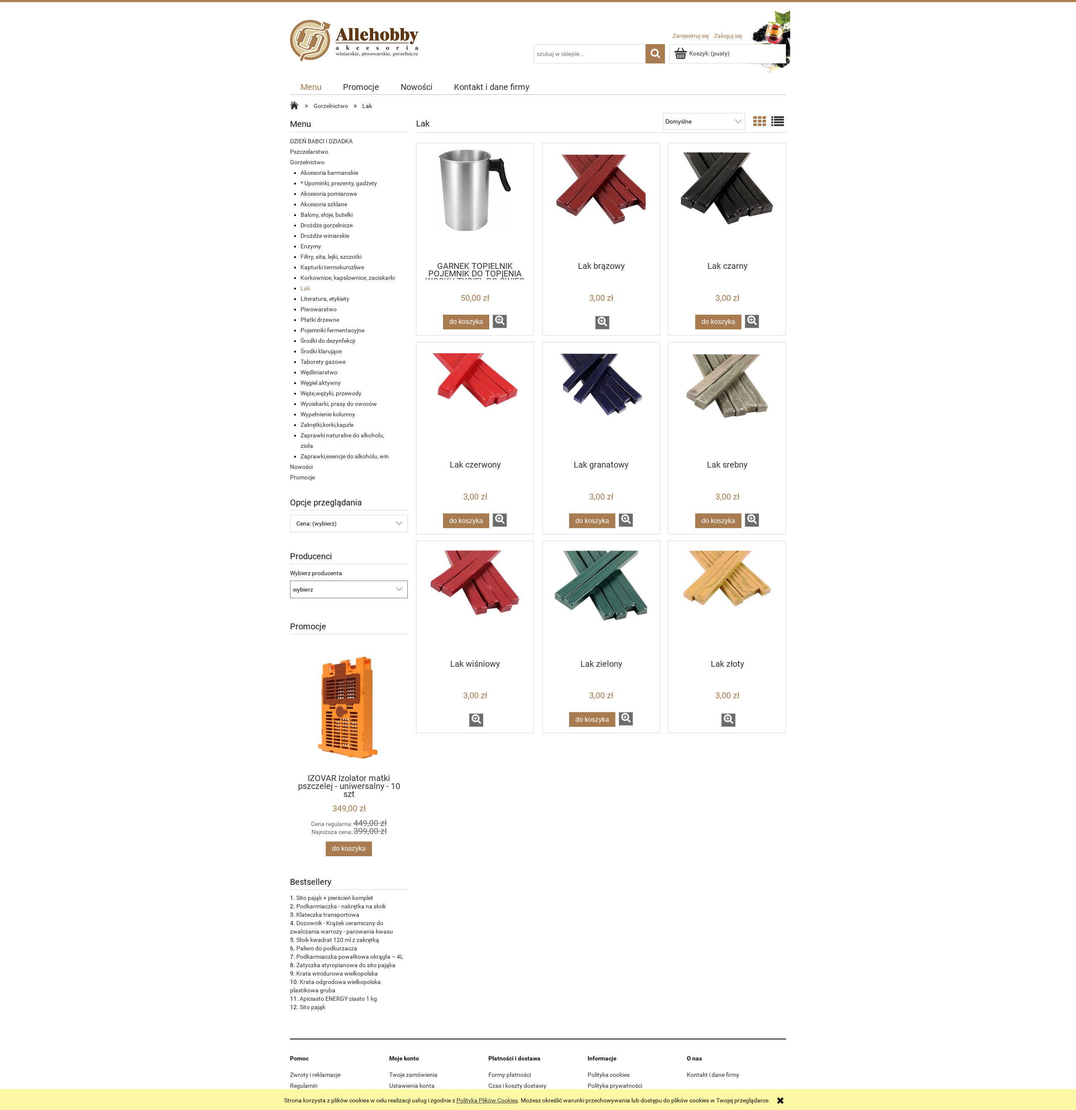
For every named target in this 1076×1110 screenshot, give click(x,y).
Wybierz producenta (316, 573)
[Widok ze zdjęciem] (759, 121)
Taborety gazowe (323, 361)
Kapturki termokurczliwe (332, 267)
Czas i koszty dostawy (517, 1085)
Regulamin (304, 1085)
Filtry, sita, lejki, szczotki (331, 256)
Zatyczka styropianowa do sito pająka (346, 965)
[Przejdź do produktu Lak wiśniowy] (474, 599)
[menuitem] (311, 87)
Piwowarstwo (319, 309)
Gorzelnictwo (307, 162)
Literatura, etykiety (325, 298)
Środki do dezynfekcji (328, 340)
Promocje (302, 477)
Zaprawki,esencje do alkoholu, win (345, 456)
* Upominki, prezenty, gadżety (339, 183)
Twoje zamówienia (413, 1074)
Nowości (301, 466)
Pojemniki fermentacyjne (332, 330)
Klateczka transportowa (327, 914)
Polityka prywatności (615, 1085)
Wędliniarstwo (319, 372)
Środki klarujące (321, 351)
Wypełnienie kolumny (328, 414)
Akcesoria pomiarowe (329, 193)
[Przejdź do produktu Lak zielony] (601, 599)
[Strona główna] (356, 50)
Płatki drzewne (320, 319)
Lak (305, 288)
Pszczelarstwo (309, 151)
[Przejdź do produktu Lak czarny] (727, 201)
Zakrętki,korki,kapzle (327, 424)
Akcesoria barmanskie (329, 172)
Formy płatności (509, 1074)
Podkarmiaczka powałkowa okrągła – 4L (350, 956)
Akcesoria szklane (324, 204)
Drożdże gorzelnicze (327, 225)
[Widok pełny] (777, 121)
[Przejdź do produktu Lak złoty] (727, 599)
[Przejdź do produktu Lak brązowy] (601, 201)
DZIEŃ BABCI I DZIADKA (321, 141)
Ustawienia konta (412, 1085)
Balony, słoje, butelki (327, 214)
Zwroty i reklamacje (315, 1074)
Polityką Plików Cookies (487, 1100)
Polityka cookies (609, 1074)
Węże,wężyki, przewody (331, 393)
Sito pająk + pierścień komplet (334, 897)
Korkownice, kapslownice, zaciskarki (348, 277)
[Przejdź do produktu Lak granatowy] (601, 400)
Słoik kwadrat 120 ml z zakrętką (337, 939)
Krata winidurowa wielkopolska (337, 973)
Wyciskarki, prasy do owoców (339, 403)
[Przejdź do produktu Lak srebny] (727, 400)
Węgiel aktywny (321, 382)
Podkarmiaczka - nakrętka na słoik (341, 906)
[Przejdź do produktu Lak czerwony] (474, 400)
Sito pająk (312, 1007)
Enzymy (311, 246)
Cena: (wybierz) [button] (316, 523)
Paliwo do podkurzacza (326, 948)
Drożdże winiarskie (325, 235)
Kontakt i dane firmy (713, 1074)
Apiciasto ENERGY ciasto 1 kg (338, 998)
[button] (500, 321)
